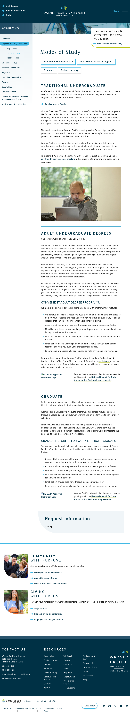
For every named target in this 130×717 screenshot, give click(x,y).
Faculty (5, 82)
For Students (69, 688)
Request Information (16, 10)
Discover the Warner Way (109, 43)
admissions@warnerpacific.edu (16, 674)
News (85, 671)
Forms (66, 668)
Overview (6, 38)
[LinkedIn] (127, 706)
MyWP (47, 688)
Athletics (48, 668)
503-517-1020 (8, 666)
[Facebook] (109, 706)
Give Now (90, 705)
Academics (10, 28)
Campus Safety (51, 672)
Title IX (38, 708)
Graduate (49, 70)
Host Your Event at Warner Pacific (50, 583)
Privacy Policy (7, 708)
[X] (104, 706)
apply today (104, 361)
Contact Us (68, 664)
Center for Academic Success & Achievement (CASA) (15, 98)
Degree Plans (12, 49)
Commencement (9, 92)
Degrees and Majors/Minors (14, 43)
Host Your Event (90, 667)
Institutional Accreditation (14, 104)
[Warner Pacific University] (119, 660)
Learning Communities (12, 77)
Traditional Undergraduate (58, 61)
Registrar (6, 72)
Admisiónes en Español (56, 104)
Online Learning (9, 63)
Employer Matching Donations (48, 619)
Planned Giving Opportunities (48, 614)
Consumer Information (24, 708)
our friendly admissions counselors (58, 159)
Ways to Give (40, 608)
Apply (8, 15)
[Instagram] (115, 706)
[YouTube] (121, 706)
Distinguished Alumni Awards (48, 572)
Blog (85, 679)
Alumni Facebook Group (45, 578)
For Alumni (88, 663)
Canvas (66, 660)
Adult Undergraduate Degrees (96, 61)
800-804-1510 (8, 670)
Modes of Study (13, 53)
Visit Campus (12, 6)
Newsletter (88, 675)
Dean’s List (7, 87)
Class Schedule (12, 58)
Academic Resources (11, 67)
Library (47, 684)
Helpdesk (67, 672)
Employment (69, 677)
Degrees (47, 664)
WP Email (67, 656)
